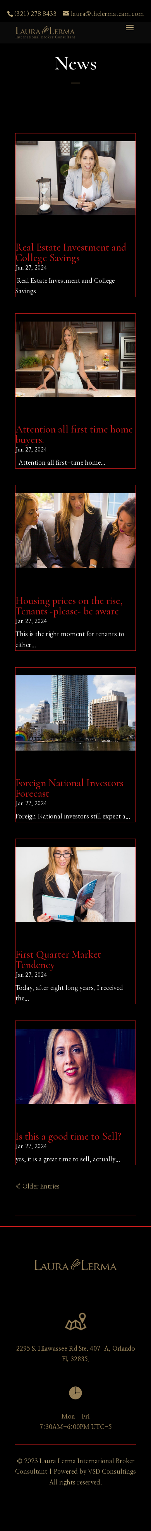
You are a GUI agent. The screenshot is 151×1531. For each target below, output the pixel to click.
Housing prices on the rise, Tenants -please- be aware (68, 606)
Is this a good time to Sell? (68, 1136)
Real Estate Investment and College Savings (70, 252)
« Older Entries (37, 1186)
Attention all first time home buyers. (74, 434)
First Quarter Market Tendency (58, 959)
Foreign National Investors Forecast (69, 788)
